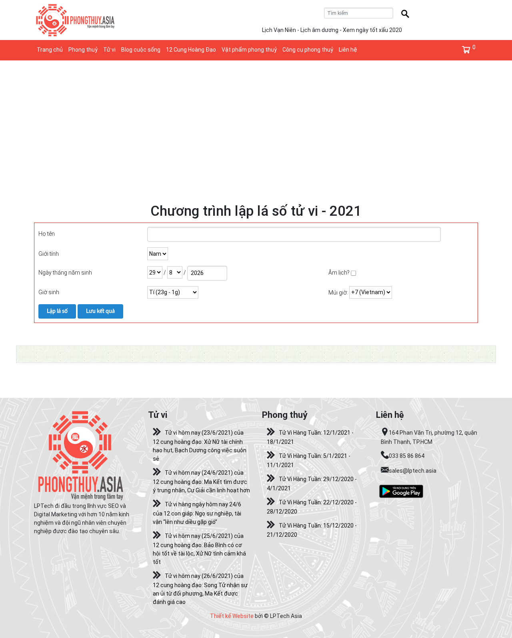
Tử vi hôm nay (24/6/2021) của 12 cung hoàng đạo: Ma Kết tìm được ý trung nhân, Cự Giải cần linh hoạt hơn (201, 481)
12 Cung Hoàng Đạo (191, 49)
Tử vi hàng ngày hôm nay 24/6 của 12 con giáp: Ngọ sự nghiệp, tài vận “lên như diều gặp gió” (197, 513)
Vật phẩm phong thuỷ (249, 49)
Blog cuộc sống (140, 49)
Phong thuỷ (83, 49)
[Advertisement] (256, 120)
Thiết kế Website (232, 616)
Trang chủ (50, 49)
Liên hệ (348, 49)
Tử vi (109, 49)
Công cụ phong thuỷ (307, 49)
